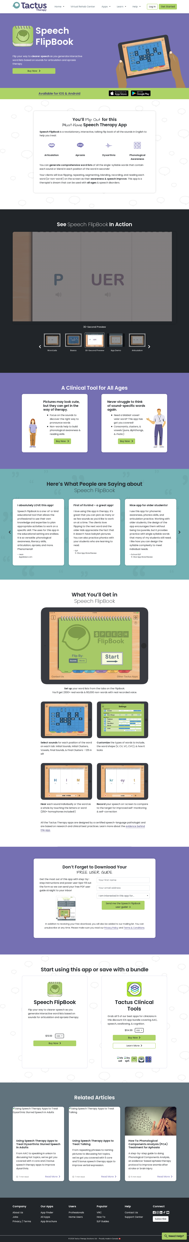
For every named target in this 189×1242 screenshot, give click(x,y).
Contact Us (131, 1212)
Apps (105, 6)
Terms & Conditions (134, 927)
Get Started (168, 6)
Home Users (76, 1217)
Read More (51, 1176)
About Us (18, 1212)
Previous (40, 347)
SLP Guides (103, 1221)
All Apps (45, 1217)
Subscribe (160, 1219)
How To (101, 1217)
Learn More (133, 1045)
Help (135, 6)
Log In (152, 6)
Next (149, 347)
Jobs (15, 1217)
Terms (27, 1221)
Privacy (17, 1221)
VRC (99, 1212)
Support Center (134, 1217)
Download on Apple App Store (118, 93)
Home (57, 6)
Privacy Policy (111, 927)
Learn (120, 6)
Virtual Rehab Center (83, 6)
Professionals (76, 1212)
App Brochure (49, 1221)
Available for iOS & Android (59, 93)
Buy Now (32, 71)
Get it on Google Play (141, 93)
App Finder (47, 1212)
